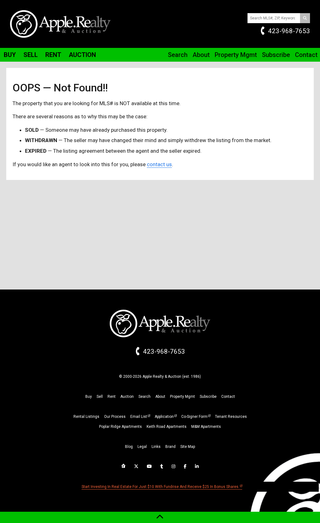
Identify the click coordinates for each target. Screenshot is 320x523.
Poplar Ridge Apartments (120, 426)
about (160, 396)
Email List (138, 416)
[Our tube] (149, 466)
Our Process (115, 416)
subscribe (208, 396)
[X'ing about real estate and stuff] (136, 466)
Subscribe (276, 55)
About (201, 55)
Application (164, 416)
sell (100, 396)
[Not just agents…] (123, 466)
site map (187, 446)
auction (127, 396)
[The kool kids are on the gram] (173, 466)
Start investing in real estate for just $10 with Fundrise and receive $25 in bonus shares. (160, 487)
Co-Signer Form (194, 416)
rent (112, 396)
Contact (306, 55)
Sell (30, 55)
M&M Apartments (206, 426)
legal (142, 446)
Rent (53, 55)
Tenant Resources (231, 416)
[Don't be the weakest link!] (197, 466)
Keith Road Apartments (167, 426)
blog (129, 446)
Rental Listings (86, 416)
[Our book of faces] (185, 466)
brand (170, 446)
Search (178, 55)
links (156, 446)
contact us (159, 164)
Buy (10, 55)
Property (236, 55)
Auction (82, 55)
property (182, 396)
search (144, 396)
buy (88, 396)
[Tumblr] (161, 466)
